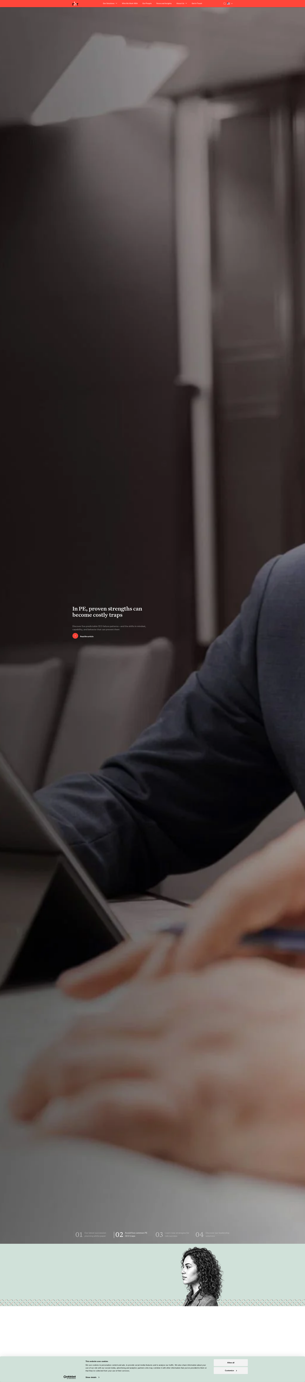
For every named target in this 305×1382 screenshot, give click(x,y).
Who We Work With (130, 3)
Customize (229, 1370)
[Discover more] (163, 1350)
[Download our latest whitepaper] (91, 642)
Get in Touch (197, 3)
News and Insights (164, 3)
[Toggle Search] (224, 3)
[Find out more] (83, 1287)
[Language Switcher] (230, 3)
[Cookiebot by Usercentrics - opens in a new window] (69, 1377)
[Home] (75, 3)
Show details (91, 1377)
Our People (147, 3)
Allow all (230, 1363)
